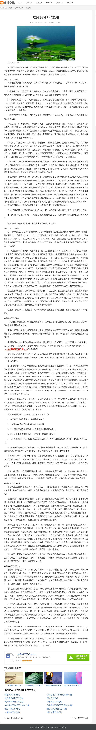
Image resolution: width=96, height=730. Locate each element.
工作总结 (27, 8)
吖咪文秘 (44, 727)
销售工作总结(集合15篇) (57, 709)
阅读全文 (52, 22)
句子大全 (49, 3)
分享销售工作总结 (54, 702)
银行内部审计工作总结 (14, 702)
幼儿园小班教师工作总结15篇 (17, 705)
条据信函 (59, 3)
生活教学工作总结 (12, 712)
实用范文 (70, 3)
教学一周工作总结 (12, 709)
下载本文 (59, 22)
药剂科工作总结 (16, 718)
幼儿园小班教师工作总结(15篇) (59, 705)
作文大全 (39, 3)
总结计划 (28, 3)
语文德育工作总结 (54, 712)
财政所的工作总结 (12, 695)
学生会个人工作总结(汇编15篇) (59, 695)
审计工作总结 (52, 698)
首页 (20, 3)
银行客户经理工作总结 (14, 698)
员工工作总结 (83, 718)
